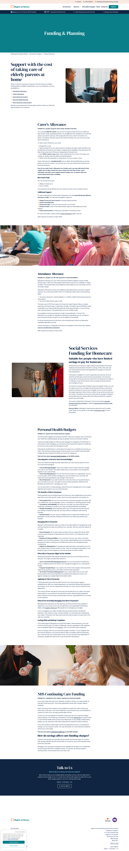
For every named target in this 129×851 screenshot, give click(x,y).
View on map (114, 843)
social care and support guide (103, 403)
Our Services (67, 7)
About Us (76, 7)
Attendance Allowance (20, 91)
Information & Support (88, 7)
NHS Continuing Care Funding (22, 102)
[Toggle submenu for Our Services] (71, 6)
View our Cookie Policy (13, 839)
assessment (77, 717)
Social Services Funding (20, 97)
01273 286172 (65, 786)
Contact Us (104, 7)
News (98, 7)
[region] (13, 840)
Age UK (60, 627)
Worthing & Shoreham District (19, 54)
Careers (113, 7)
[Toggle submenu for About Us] (80, 6)
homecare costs (99, 410)
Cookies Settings (14, 845)
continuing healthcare (58, 732)
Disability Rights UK (51, 608)
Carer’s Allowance (18, 94)
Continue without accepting (20, 831)
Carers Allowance (66, 213)
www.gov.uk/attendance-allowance (49, 327)
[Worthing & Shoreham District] (20, 6)
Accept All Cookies (13, 842)
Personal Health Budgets (20, 100)
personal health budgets (58, 456)
